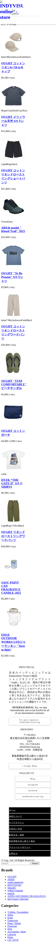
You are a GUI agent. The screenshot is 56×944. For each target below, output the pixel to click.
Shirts (10, 915)
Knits (10, 917)
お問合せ (13, 853)
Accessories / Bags (16, 931)
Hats (9, 929)
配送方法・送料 (16, 835)
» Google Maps (29, 766)
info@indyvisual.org (32, 796)
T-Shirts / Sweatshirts (17, 912)
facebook (32, 791)
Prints (10, 937)
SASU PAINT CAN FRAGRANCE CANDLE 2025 (11, 587)
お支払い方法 (15, 829)
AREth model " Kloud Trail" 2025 (13, 229)
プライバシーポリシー (20, 847)
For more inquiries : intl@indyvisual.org (29, 721)
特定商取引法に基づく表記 (22, 841)
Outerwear (12, 920)
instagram (33, 785)
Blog (32, 779)
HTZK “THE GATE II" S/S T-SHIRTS (12, 483)
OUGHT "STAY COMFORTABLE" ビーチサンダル (14, 384)
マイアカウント (16, 822)
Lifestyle (11, 934)
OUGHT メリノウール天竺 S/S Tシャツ (13, 121)
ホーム (12, 810)
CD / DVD (13, 940)
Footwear (12, 926)
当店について (15, 816)
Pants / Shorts (14, 923)
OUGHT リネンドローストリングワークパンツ (13, 536)
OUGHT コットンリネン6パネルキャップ (13, 67)
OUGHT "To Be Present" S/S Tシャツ (12, 277)
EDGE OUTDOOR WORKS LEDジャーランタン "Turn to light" (13, 642)
